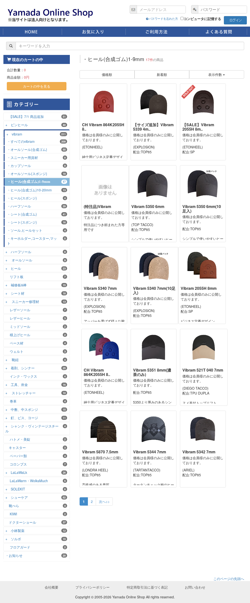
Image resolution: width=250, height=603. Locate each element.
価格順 (107, 74)
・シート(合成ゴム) (36, 214)
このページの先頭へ (228, 578)
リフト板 (35, 276)
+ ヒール (35, 268)
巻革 (35, 401)
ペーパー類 (35, 455)
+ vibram (36, 134)
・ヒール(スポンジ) (36, 198)
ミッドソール (35, 326)
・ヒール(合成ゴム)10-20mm (36, 189)
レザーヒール (35, 318)
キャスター (35, 447)
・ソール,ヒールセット (36, 230)
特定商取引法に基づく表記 (147, 587)
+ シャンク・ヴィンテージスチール (35, 428)
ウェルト (35, 351)
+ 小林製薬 (35, 530)
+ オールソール (35, 260)
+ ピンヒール (35, 124)
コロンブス (35, 464)
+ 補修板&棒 (35, 284)
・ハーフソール (36, 206)
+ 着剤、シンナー (35, 367)
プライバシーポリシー (92, 587)
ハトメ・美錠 (35, 439)
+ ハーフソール (35, 251)
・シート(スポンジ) (36, 222)
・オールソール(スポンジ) (36, 173)
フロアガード (35, 547)
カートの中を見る (36, 86)
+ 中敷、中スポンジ (35, 409)
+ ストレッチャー (35, 392)
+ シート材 (35, 293)
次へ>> (104, 501)
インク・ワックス (35, 376)
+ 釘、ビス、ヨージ (35, 417)
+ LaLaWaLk (35, 472)
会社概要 (51, 587)
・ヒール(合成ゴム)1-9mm (36, 182)
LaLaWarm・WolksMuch (35, 480)
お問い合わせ (195, 587)
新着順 (162, 74)
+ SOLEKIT (35, 489)
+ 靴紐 (35, 359)
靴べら (35, 505)
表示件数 (215, 74)
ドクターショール (35, 522)
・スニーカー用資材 (36, 157)
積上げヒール (35, 334)
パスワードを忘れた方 (163, 18)
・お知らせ (35, 555)
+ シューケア (35, 497)
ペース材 (35, 343)
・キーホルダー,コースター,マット (36, 241)
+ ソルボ (35, 538)
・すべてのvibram (36, 141)
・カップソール (36, 165)
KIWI (35, 513)
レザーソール (35, 309)
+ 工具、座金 (35, 384)
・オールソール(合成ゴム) (36, 149)
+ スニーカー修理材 (35, 301)
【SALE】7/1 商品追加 (35, 116)
